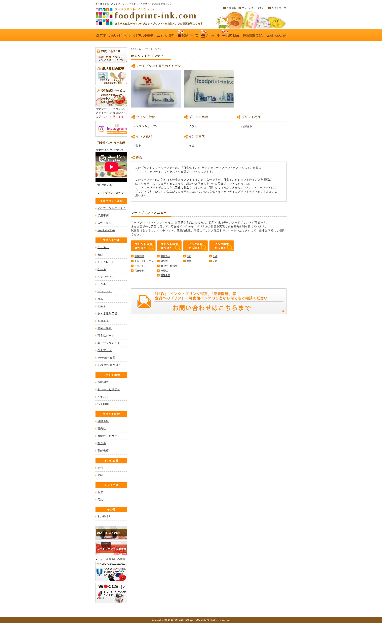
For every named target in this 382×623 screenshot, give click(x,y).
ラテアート (104, 350)
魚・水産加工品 (107, 313)
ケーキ (101, 269)
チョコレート (106, 262)
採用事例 (103, 215)
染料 (100, 467)
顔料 (100, 475)
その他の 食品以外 (109, 364)
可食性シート (106, 335)
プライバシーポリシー (254, 8)
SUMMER (104, 516)
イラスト (103, 396)
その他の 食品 (106, 357)
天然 (100, 499)
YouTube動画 (106, 230)
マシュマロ (104, 291)
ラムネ (101, 284)
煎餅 (100, 254)
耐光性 (101, 428)
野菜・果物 (104, 328)
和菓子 (101, 306)
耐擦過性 (103, 421)
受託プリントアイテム (111, 208)
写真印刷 (103, 404)
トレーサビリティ (108, 389)
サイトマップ (279, 8)
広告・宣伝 (104, 222)
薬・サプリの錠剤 (108, 342)
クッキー (103, 247)
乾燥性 (101, 443)
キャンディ (104, 276)
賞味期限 (103, 382)
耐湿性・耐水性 (107, 435)
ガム (100, 298)
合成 (100, 492)
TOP (133, 49)
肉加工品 (103, 320)
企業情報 (231, 8)
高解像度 (103, 450)
